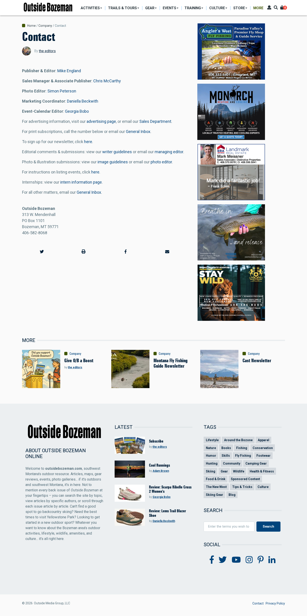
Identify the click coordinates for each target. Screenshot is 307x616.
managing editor (169, 151)
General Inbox (138, 131)
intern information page (81, 182)
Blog (232, 495)
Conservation (263, 448)
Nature (211, 448)
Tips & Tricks (242, 487)
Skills (226, 455)
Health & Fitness (262, 471)
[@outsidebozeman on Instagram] (249, 560)
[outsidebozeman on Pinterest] (261, 560)
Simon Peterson (61, 91)
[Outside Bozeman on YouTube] (236, 560)
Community (231, 463)
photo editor (161, 162)
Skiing (210, 471)
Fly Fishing (243, 455)
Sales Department (155, 121)
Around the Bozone (238, 440)
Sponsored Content (245, 479)
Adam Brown (161, 470)
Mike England (69, 70)
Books (226, 448)
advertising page (101, 121)
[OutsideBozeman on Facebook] (212, 560)
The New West (216, 487)
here (88, 141)
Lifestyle (212, 440)
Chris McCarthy (107, 81)
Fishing (241, 448)
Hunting (212, 463)
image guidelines (113, 162)
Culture (263, 487)
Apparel (263, 440)
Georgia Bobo (77, 111)
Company (45, 25)
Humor (211, 455)
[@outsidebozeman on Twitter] (223, 560)
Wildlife (238, 471)
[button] (42, 251)
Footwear (263, 455)
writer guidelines (117, 151)
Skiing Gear (214, 495)
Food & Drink (215, 479)
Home (31, 25)
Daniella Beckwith (82, 101)
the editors (47, 51)
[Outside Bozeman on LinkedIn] (272, 560)
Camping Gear (256, 463)
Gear (224, 471)
